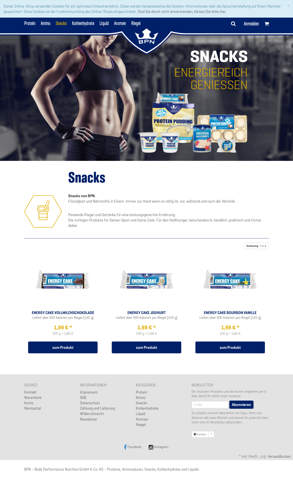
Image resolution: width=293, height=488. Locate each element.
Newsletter (88, 419)
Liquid (104, 22)
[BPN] (146, 36)
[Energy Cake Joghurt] (146, 278)
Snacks (61, 22)
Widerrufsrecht (92, 413)
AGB (83, 397)
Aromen (120, 22)
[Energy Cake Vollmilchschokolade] (63, 278)
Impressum (89, 392)
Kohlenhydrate (83, 22)
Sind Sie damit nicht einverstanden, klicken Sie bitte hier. (182, 11)
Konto (28, 402)
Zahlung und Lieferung (97, 408)
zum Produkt (63, 347)
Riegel (135, 22)
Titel (255, 246)
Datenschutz (90, 402)
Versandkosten (279, 456)
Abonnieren (241, 404)
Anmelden (251, 23)
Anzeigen (201, 434)
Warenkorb (32, 397)
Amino (45, 22)
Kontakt (30, 392)
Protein (29, 22)
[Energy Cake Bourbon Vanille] (230, 278)
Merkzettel (32, 408)
